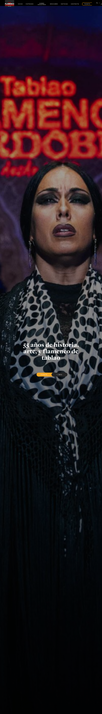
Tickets (44, 372)
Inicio (20, 4)
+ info (59, 372)
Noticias (64, 4)
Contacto (75, 4)
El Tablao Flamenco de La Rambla (51, 350)
